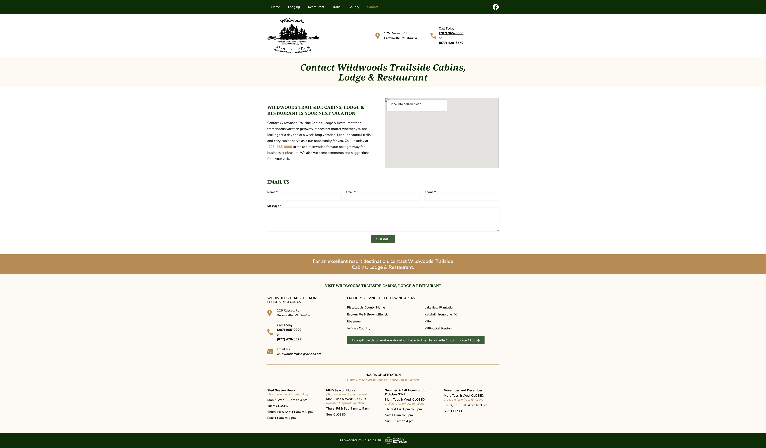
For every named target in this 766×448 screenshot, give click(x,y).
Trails (336, 7)
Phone (430, 192)
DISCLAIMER (372, 440)
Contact (372, 7)
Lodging (294, 7)
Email (351, 192)
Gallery (353, 7)
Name (272, 192)
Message (274, 206)
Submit (383, 239)
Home (275, 7)
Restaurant (316, 7)
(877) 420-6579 (451, 43)
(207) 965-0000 (451, 33)
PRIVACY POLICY (351, 440)
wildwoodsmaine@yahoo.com (299, 354)
